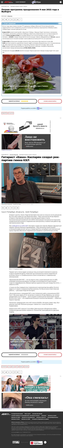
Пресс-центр (28, 413)
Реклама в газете (52, 415)
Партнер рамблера (24, 442)
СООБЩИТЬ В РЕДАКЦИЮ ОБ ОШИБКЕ (40, 419)
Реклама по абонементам (28, 417)
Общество (9, 16)
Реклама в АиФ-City (41, 417)
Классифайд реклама (53, 417)
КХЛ (32, 204)
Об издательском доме (17, 413)
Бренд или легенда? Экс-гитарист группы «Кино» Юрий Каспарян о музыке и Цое (34, 340)
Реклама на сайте (15, 417)
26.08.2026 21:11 (4, 154)
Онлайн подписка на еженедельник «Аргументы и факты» (25, 415)
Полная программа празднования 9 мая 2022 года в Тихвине (26, 86)
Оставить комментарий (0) (50, 101)
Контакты (43, 415)
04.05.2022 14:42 (5, 6)
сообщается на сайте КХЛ (20, 226)
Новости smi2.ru (6, 150)
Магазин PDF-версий (37, 413)
